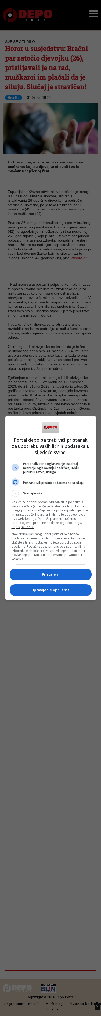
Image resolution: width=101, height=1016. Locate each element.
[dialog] (50, 508)
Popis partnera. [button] (23, 527)
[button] (51, 493)
